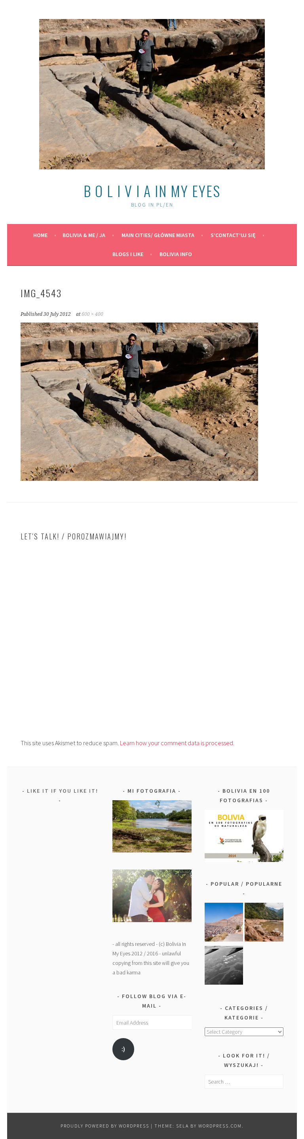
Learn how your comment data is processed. (177, 743)
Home (40, 235)
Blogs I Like (127, 254)
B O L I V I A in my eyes (152, 190)
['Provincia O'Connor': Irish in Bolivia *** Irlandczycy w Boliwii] (264, 923)
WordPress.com (220, 1126)
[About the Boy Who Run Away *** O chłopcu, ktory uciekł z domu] (224, 923)
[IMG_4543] (139, 478)
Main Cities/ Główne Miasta (158, 235)
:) (123, 1049)
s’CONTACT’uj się (233, 235)
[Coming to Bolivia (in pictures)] (224, 966)
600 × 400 (92, 314)
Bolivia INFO (176, 254)
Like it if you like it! (62, 790)
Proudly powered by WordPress (105, 1126)
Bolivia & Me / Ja (84, 235)
